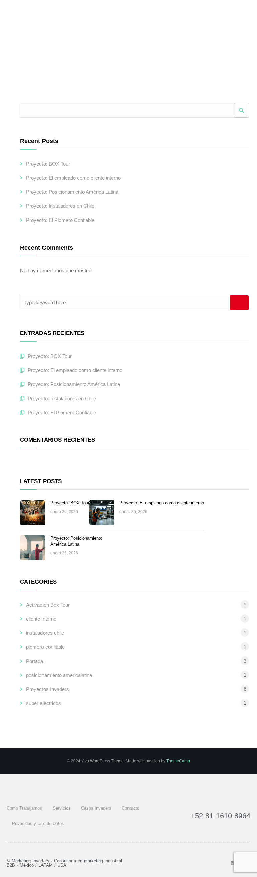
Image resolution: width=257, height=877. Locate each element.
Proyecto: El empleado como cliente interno (73, 178)
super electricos (43, 703)
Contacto (130, 808)
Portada (34, 661)
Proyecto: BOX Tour (48, 164)
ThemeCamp (178, 761)
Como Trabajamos (24, 808)
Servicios (62, 808)
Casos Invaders (96, 808)
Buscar (241, 110)
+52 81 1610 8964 (220, 816)
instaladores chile (45, 633)
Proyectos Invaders (47, 689)
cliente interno (41, 619)
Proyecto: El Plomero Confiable (60, 220)
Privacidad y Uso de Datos (38, 823)
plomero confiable (45, 647)
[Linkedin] (233, 863)
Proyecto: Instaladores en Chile (60, 206)
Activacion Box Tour (48, 605)
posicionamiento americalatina (59, 675)
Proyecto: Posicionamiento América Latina (72, 192)
